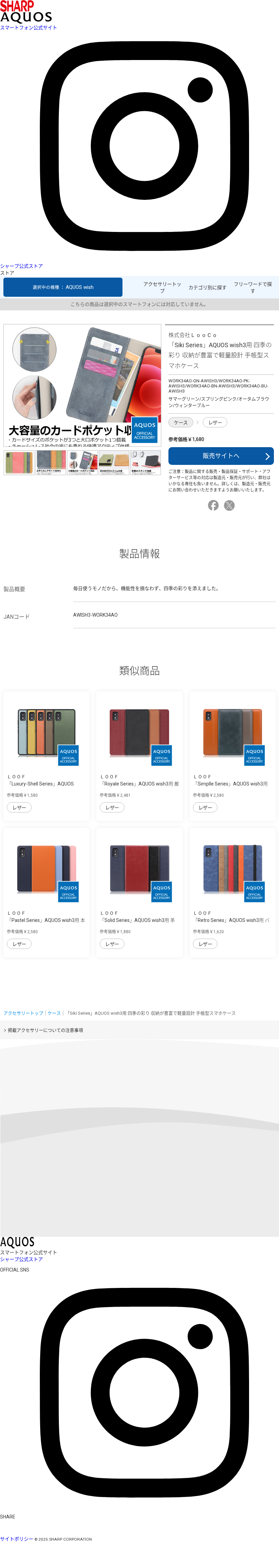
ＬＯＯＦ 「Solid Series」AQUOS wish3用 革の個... (137, 920)
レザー (215, 422)
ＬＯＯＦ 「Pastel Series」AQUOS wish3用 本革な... (46, 920)
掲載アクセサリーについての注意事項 (45, 1030)
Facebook (214, 505)
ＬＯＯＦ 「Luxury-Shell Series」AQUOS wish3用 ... (40, 784)
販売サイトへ (221, 455)
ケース (181, 422)
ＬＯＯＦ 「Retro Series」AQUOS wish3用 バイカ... (231, 920)
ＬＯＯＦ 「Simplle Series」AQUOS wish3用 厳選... (230, 784)
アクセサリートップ (162, 287)
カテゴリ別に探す (207, 287)
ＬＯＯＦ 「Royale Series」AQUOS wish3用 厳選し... (139, 784)
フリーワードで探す (253, 287)
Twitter (230, 505)
